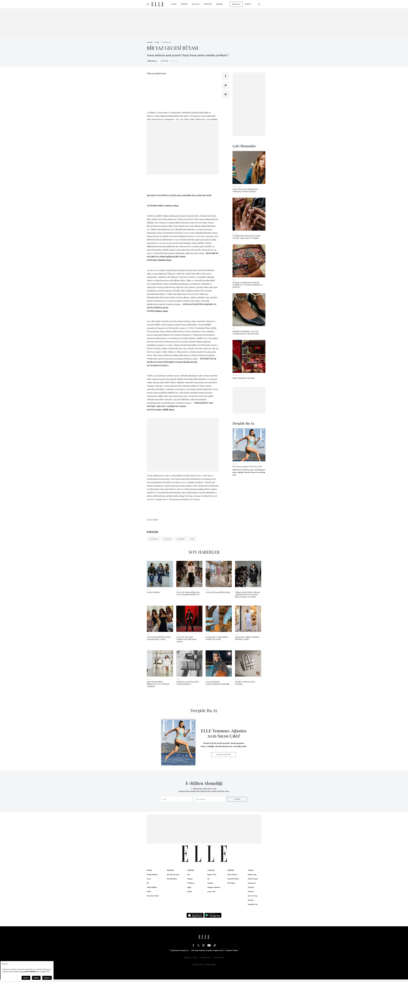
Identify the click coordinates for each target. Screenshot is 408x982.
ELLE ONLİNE (164, 61)
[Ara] (259, 4)
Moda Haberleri (166, 42)
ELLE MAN (196, 4)
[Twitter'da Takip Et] (198, 945)
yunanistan (153, 539)
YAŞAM (250, 870)
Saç (188, 874)
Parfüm (189, 891)
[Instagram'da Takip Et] (203, 945)
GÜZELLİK (184, 4)
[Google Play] (212, 915)
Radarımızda (252, 874)
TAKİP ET (248, 4)
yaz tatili (167, 539)
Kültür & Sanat (253, 879)
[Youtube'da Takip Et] (209, 945)
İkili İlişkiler (231, 883)
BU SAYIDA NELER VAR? (224, 754)
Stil (148, 883)
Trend (149, 879)
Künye (195, 958)
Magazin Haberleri (213, 887)
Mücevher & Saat (153, 896)
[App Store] (195, 915)
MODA (173, 4)
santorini (180, 539)
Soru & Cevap (252, 896)
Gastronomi (252, 883)
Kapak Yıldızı (211, 874)
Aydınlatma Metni (205, 958)
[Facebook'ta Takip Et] (193, 945)
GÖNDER (237, 799)
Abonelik (187, 958)
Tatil (192, 539)
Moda (157, 42)
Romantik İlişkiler (233, 879)
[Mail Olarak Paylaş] (225, 94)
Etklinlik (170, 870)
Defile (149, 891)
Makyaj (189, 879)
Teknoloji (251, 887)
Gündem (210, 883)
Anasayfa (149, 42)
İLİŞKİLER (219, 4)
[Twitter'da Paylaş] (225, 85)
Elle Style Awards (173, 874)
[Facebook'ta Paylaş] (225, 76)
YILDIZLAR (211, 870)
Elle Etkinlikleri (172, 879)
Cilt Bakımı (190, 883)
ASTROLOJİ (208, 4)
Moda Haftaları (152, 887)
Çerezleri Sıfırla (219, 958)
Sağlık (189, 887)
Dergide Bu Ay (253, 904)
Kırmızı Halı (211, 891)
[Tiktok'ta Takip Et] (214, 945)
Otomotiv (251, 891)
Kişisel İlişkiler (232, 874)
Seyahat (250, 900)
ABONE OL (236, 4)
